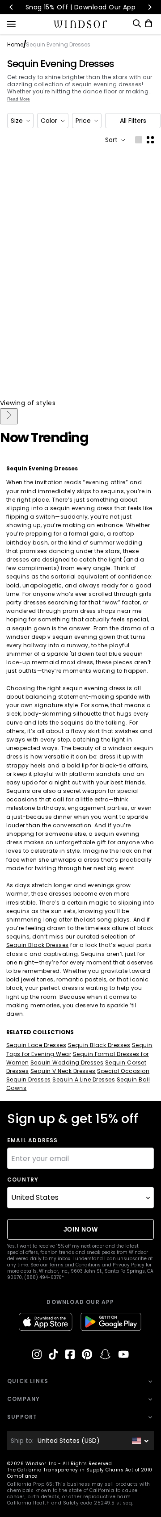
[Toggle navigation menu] (11, 23)
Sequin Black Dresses (37, 945)
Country (22, 1179)
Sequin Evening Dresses (60, 64)
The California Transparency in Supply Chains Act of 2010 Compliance (80, 1473)
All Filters (133, 120)
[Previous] (11, 7)
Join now (81, 1229)
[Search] (137, 23)
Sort (111, 139)
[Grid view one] (138, 139)
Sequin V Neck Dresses (63, 1071)
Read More (18, 98)
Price (83, 120)
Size (17, 120)
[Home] (81, 24)
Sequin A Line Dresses (83, 1079)
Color (49, 120)
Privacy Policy (128, 1264)
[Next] (149, 7)
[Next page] (9, 416)
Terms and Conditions (75, 1264)
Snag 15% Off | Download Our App (80, 7)
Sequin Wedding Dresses (67, 1062)
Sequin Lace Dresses (36, 1045)
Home (15, 44)
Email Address (32, 1140)
